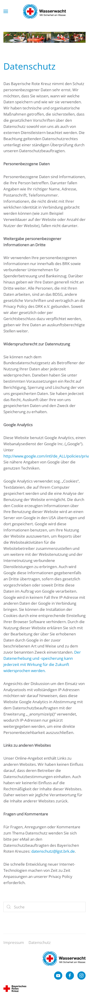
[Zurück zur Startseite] (44, 11)
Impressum (13, 942)
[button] (5, 11)
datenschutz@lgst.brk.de (53, 851)
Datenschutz (40, 942)
